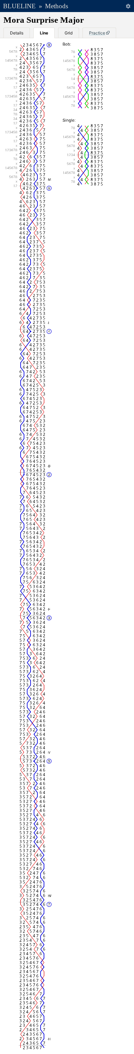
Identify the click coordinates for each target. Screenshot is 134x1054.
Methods (56, 6)
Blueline (19, 6)
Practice (97, 32)
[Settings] (128, 6)
